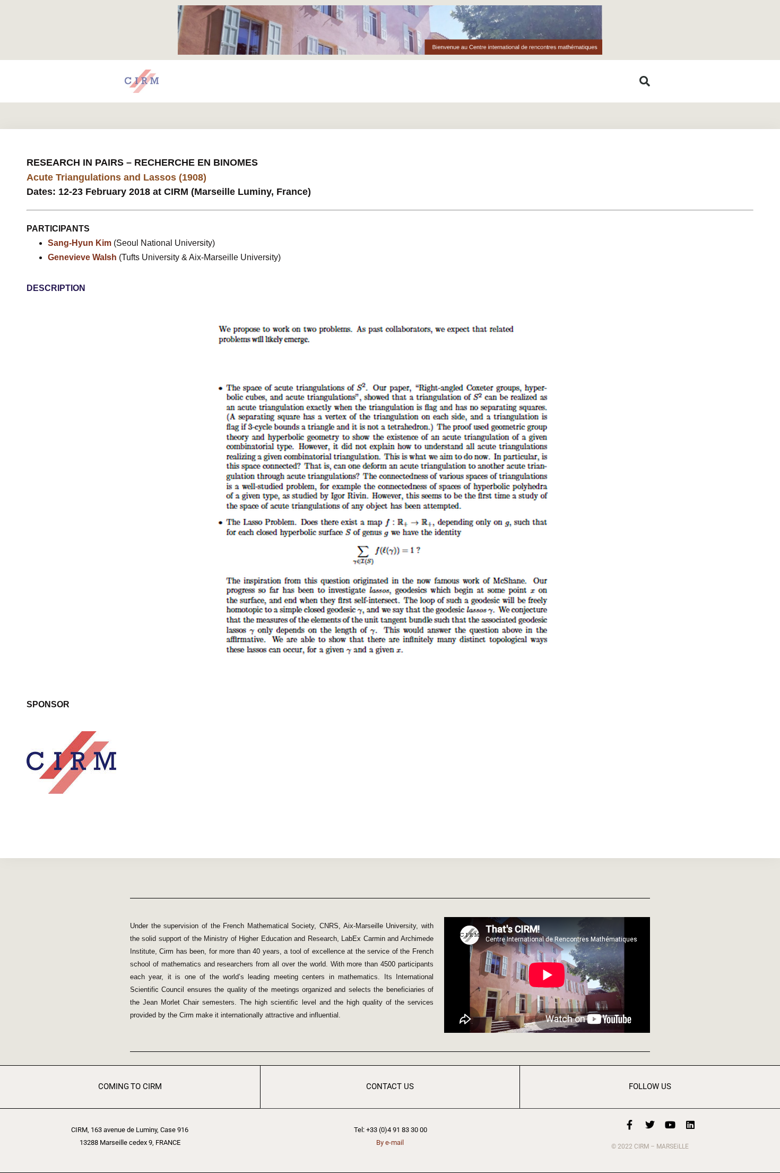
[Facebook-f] (630, 1124)
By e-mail (390, 1142)
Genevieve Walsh (82, 257)
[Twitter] (650, 1124)
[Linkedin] (690, 1124)
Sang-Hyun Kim (79, 242)
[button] (644, 81)
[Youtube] (670, 1124)
